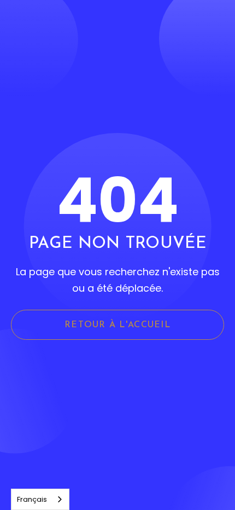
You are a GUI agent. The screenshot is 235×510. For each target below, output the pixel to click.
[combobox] (40, 499)
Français (32, 499)
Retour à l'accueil (117, 325)
